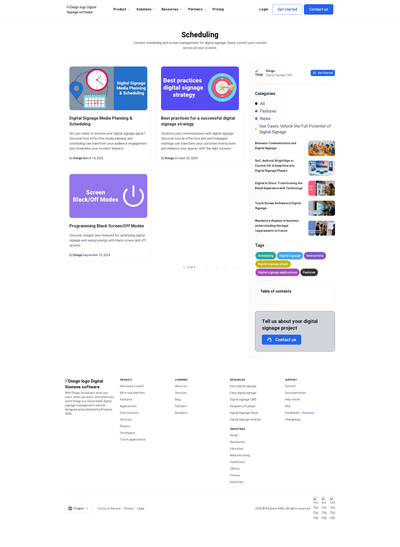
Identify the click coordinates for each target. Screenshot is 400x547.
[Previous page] (217, 267)
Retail (234, 435)
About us (181, 386)
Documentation (295, 392)
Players (125, 426)
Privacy (129, 508)
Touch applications (133, 439)
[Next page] (227, 267)
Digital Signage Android (245, 419)
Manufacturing (240, 455)
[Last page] (237, 267)
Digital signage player (273, 264)
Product (119, 9)
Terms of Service (109, 508)
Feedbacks (292, 412)
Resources (169, 9)
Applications (128, 406)
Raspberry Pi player (243, 406)
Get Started (325, 72)
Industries (237, 482)
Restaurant (237, 442)
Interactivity (315, 255)
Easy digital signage (243, 392)
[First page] (207, 267)
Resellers (181, 412)
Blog (178, 399)
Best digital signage (243, 386)
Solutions (143, 9)
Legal (140, 508)
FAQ (287, 406)
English (76, 508)
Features (309, 272)
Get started (287, 9)
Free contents (129, 412)
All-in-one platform (132, 392)
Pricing (218, 9)
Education (237, 448)
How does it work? (132, 386)
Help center (292, 399)
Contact (290, 386)
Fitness (235, 475)
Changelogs (293, 419)
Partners (195, 9)
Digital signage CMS (243, 399)
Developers (127, 432)
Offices (235, 468)
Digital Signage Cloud (244, 412)
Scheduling (266, 255)
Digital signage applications (277, 272)
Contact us (318, 9)
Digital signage (290, 255)
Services (126, 419)
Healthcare (237, 462)
